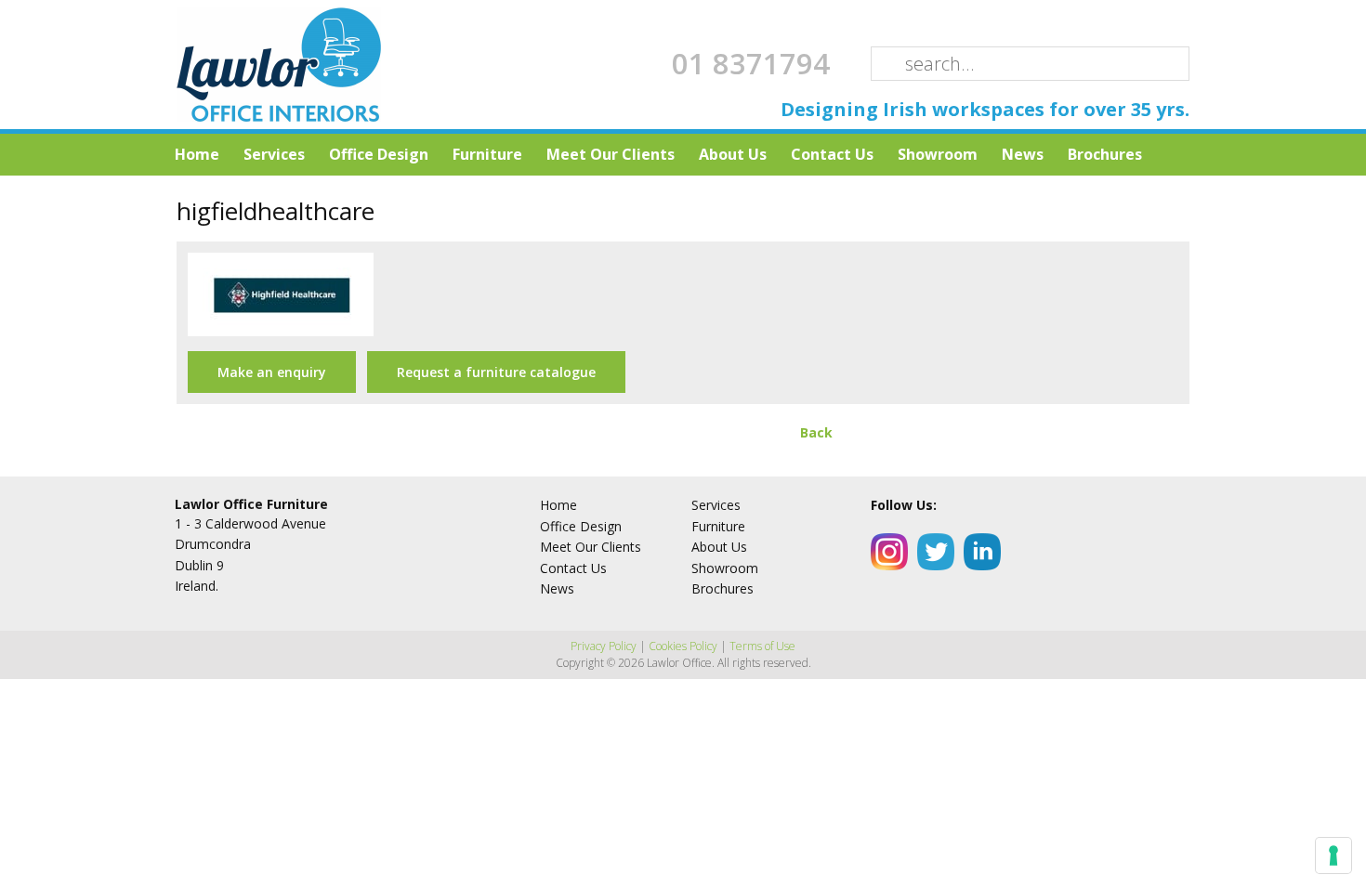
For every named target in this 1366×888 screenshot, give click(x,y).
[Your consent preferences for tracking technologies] (1333, 855)
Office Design (378, 154)
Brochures (1105, 154)
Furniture (487, 154)
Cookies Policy (683, 646)
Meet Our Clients (610, 154)
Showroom (938, 154)
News (1023, 154)
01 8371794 (751, 63)
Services (274, 154)
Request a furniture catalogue (496, 372)
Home (197, 154)
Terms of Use (762, 646)
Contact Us (832, 154)
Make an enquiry (271, 372)
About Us (733, 154)
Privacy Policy (604, 646)
